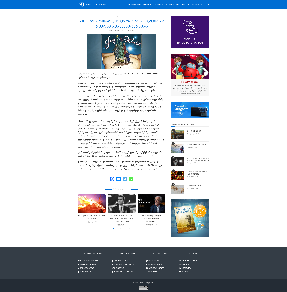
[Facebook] (112, 179)
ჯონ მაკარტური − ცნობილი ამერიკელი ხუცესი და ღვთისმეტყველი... (151, 219)
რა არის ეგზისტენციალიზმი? (196, 145)
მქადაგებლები (172, 5)
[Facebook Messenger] (118, 179)
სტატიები (157, 5)
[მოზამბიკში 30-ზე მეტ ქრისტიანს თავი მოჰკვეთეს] (92, 203)
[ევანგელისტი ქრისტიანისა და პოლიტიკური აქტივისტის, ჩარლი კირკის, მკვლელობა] (122, 203)
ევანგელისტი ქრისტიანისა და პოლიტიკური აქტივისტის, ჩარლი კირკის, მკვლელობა (121, 219)
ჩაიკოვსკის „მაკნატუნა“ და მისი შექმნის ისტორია (197, 173)
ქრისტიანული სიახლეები (138, 5)
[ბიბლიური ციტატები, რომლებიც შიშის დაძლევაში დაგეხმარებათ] (177, 161)
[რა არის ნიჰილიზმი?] (177, 134)
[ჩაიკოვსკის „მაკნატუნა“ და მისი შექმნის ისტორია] (177, 175)
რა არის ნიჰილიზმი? (194, 131)
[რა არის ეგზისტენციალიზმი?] (177, 148)
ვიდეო (184, 5)
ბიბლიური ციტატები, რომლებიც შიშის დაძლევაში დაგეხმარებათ (198, 159)
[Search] (208, 4)
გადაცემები (197, 5)
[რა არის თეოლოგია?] (177, 189)
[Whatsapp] (131, 179)
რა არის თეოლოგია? (194, 185)
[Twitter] (125, 179)
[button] (81, 211)
